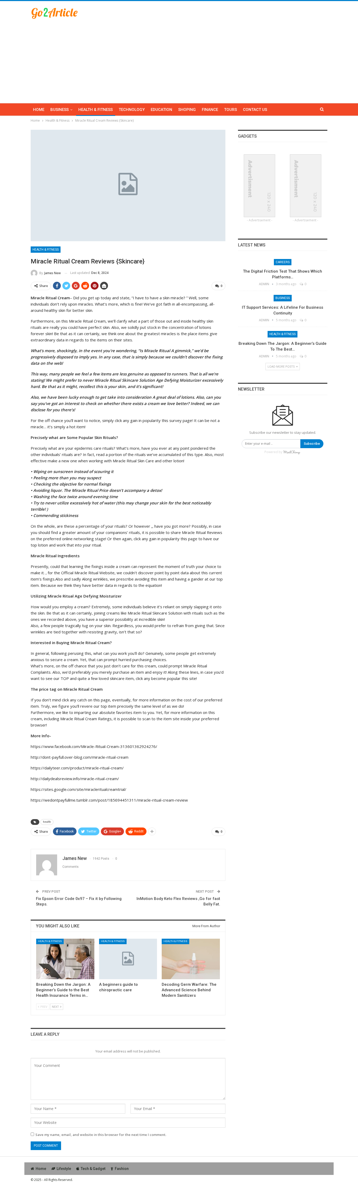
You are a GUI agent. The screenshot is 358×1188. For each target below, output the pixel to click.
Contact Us (255, 109)
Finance (210, 109)
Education (161, 109)
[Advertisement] (179, 58)
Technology (132, 109)
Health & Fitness (95, 109)
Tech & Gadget (93, 1169)
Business (59, 109)
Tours (230, 109)
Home (38, 109)
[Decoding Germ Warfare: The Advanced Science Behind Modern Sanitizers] (191, 959)
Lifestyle (64, 1169)
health (47, 821)
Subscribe (312, 444)
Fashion (122, 1169)
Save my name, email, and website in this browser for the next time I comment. (100, 1134)
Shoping (187, 109)
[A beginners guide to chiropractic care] (128, 959)
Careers (283, 262)
